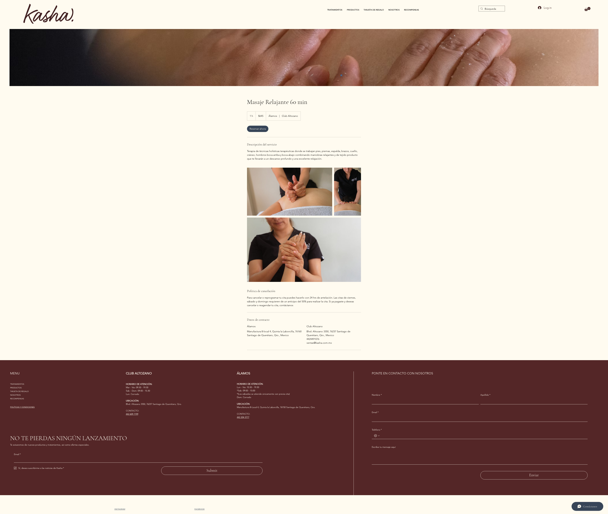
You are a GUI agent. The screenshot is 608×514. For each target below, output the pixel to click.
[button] (587, 9)
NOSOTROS (15, 395)
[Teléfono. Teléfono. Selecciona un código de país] (377, 436)
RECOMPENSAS (17, 398)
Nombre (377, 394)
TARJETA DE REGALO (19, 391)
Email (17, 454)
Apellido (485, 394)
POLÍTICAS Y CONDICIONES (22, 407)
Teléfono (377, 429)
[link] (257, 129)
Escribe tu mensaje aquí (384, 447)
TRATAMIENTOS (17, 384)
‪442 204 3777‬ (243, 417)
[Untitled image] (289, 192)
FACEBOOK (199, 509)
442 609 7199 (132, 414)
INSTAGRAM (119, 509)
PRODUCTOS (16, 387)
